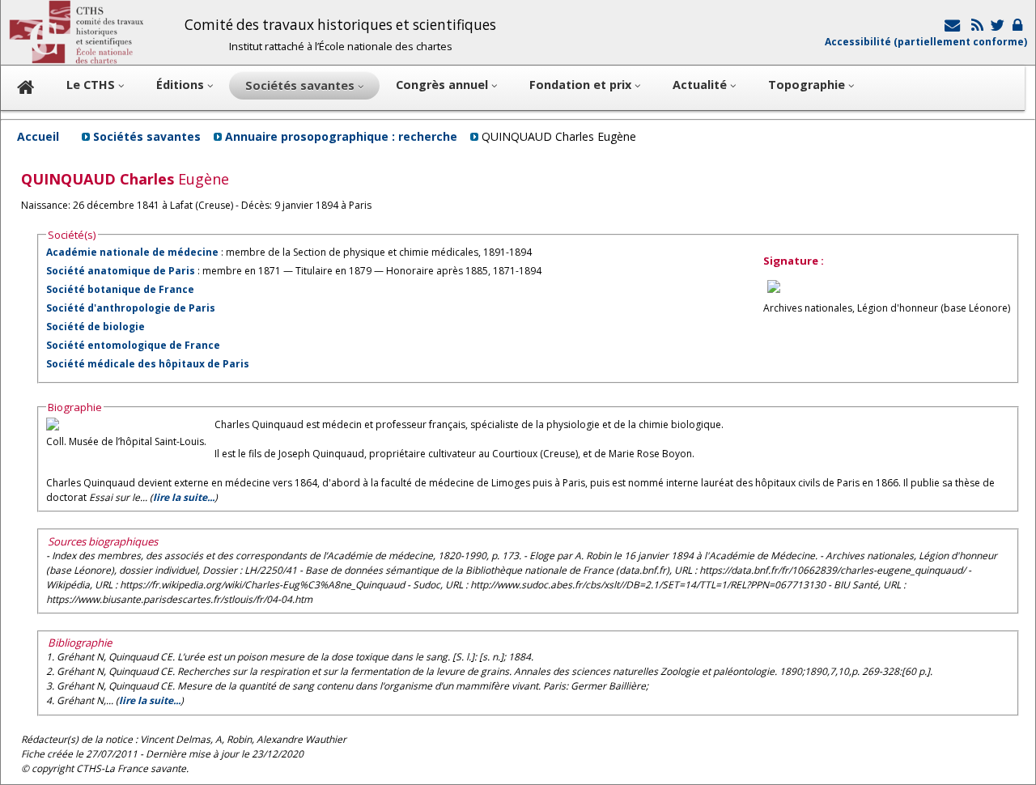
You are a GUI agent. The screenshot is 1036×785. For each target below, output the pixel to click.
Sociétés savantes (147, 136)
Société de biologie (95, 326)
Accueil (38, 136)
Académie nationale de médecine (132, 252)
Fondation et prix (582, 84)
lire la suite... (183, 497)
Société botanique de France (120, 289)
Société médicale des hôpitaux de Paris (147, 364)
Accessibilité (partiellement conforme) (926, 42)
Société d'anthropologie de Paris (130, 308)
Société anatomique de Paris (120, 271)
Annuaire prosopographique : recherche (341, 136)
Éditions (181, 84)
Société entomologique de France (133, 345)
